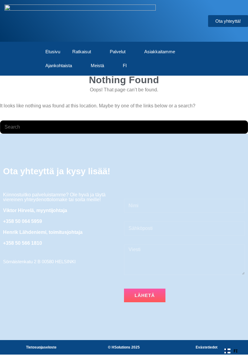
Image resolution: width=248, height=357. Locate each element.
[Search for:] (124, 126)
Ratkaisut (81, 51)
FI (125, 65)
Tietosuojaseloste (41, 347)
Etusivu (52, 51)
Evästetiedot (206, 347)
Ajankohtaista (58, 65)
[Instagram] (42, 299)
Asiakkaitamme (159, 51)
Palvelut (118, 51)
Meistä (97, 65)
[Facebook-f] (11, 299)
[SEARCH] (240, 127)
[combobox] (231, 351)
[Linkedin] (26, 299)
